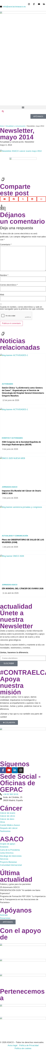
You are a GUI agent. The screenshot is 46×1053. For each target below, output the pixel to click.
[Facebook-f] (3, 770)
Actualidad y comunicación (15, 126)
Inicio (2, 126)
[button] (23, 107)
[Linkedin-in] (15, 770)
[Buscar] (3, 111)
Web (2, 295)
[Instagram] (21, 770)
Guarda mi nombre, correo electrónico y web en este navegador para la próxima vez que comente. (22, 308)
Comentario (6, 245)
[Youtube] (9, 770)
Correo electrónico (9, 285)
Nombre (4, 275)
